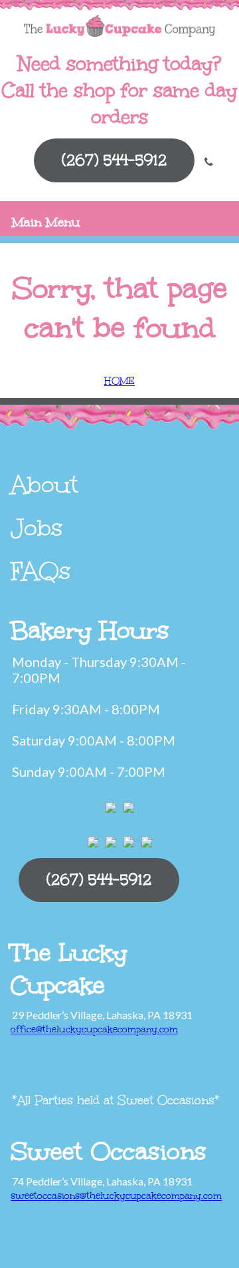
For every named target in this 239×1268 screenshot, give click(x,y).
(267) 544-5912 (114, 160)
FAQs (41, 571)
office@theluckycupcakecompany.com (94, 1029)
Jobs (37, 528)
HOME (119, 381)
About (44, 485)
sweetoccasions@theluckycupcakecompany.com (116, 1195)
